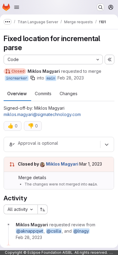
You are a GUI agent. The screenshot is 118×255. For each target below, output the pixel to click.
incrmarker (16, 78)
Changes (68, 93)
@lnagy (81, 231)
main (51, 78)
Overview (17, 93)
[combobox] (21, 209)
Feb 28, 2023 (70, 77)
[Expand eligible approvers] (106, 144)
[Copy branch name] (32, 78)
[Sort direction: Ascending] (43, 209)
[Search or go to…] (100, 7)
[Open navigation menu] (16, 7)
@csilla (54, 231)
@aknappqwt (29, 231)
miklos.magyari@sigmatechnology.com (42, 114)
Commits (43, 93)
